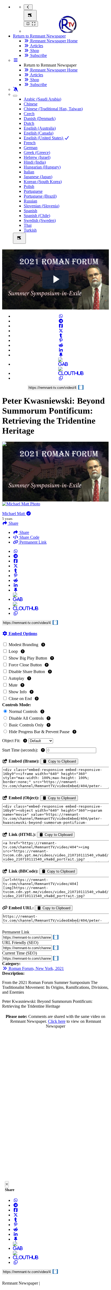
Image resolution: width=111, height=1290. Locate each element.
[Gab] (61, 364)
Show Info (18, 691)
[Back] (28, 7)
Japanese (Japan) (38, 176)
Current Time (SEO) (19, 953)
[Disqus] (55, 1106)
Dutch (29, 123)
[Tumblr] (61, 335)
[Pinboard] (61, 355)
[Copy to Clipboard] (61, 378)
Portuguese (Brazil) (40, 196)
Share (23, 532)
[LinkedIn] (61, 350)
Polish (29, 186)
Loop (13, 651)
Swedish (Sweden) (40, 220)
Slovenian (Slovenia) (41, 206)
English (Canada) (38, 133)
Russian (30, 201)
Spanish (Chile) (37, 215)
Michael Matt (14, 513)
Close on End (20, 698)
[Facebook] (61, 326)
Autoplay (16, 678)
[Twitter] (61, 330)
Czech (29, 113)
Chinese (30, 104)
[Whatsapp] (61, 316)
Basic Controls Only (26, 725)
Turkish (30, 230)
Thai (28, 225)
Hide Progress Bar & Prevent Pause (39, 731)
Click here (56, 1021)
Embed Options (22, 633)
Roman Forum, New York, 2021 (36, 968)
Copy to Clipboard (61, 761)
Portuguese (33, 191)
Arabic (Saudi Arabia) (42, 99)
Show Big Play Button (28, 658)
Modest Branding (23, 644)
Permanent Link (32, 542)
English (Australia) (40, 128)
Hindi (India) (35, 162)
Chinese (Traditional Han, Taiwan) (53, 109)
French (30, 142)
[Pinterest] (61, 340)
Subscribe (38, 55)
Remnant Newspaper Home (53, 41)
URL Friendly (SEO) (20, 942)
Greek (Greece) (37, 152)
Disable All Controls (26, 718)
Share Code (28, 537)
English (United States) (44, 138)
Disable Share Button (27, 671)
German (30, 147)
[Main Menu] (30, 15)
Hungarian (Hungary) (42, 167)
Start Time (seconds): (20, 750)
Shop (34, 50)
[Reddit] (61, 345)
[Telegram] (61, 321)
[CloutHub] (61, 373)
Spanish (30, 210)
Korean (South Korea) (43, 181)
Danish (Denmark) (40, 118)
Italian (29, 172)
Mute (13, 685)
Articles (36, 45)
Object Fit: (11, 740)
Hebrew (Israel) (37, 157)
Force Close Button (25, 665)
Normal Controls (23, 711)
